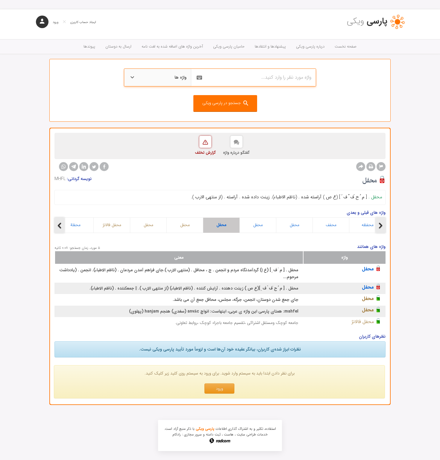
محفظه (368, 225)
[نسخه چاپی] (370, 166)
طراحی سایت (246, 434)
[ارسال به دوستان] (360, 166)
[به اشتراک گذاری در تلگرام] (73, 166)
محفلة (75, 225)
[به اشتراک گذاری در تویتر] (93, 166)
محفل (148, 225)
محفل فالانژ (112, 225)
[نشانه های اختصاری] (381, 166)
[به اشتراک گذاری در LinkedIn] (83, 166)
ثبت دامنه (213, 434)
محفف (331, 225)
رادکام (176, 434)
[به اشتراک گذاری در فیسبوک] (104, 166)
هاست (228, 434)
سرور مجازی (193, 434)
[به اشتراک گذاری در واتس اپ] (63, 166)
